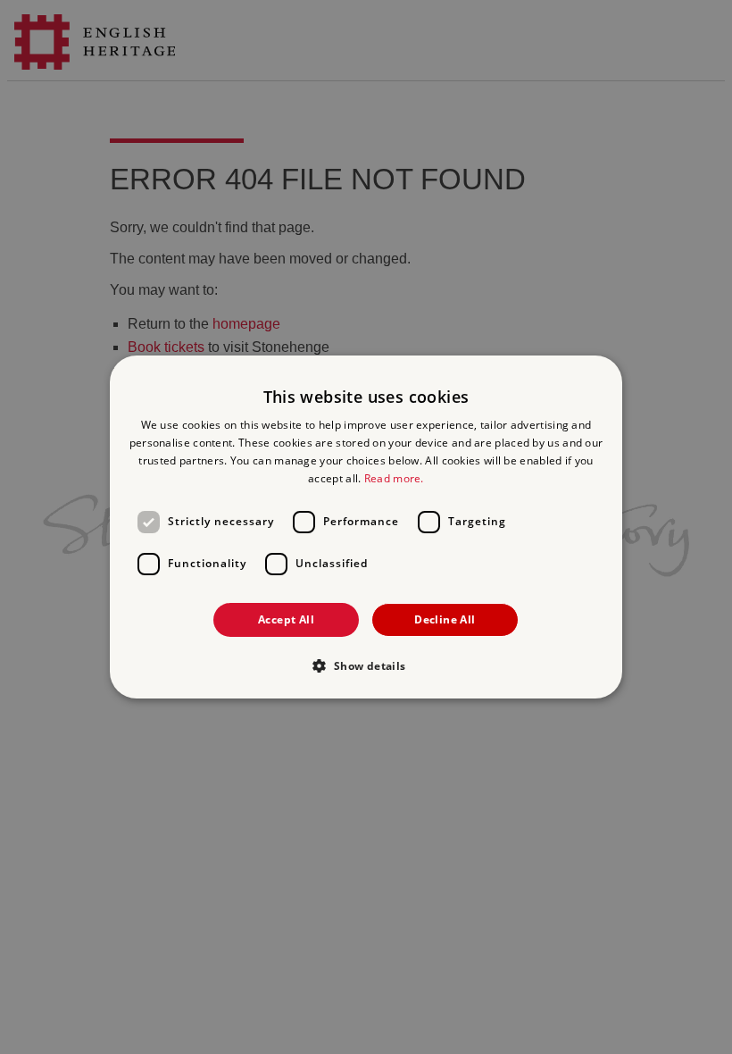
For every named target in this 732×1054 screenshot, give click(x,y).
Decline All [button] (444, 619)
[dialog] (366, 527)
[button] (365, 665)
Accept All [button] (286, 619)
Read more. (394, 478)
